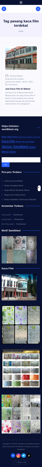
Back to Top (22, 462)
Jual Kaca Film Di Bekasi (17, 89)
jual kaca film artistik (12, 82)
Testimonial (18, 215)
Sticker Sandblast (15, 147)
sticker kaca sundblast (13, 181)
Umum (12, 151)
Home (21, 31)
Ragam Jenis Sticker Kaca (14, 195)
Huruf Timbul (36, 137)
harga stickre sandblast (25, 137)
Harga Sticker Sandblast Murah (16, 190)
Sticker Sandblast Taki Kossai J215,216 (20, 199)
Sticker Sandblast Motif (13, 185)
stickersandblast (16, 76)
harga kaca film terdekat (14, 79)
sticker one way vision (25, 142)
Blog (4, 136)
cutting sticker (12, 137)
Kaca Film (8, 141)
